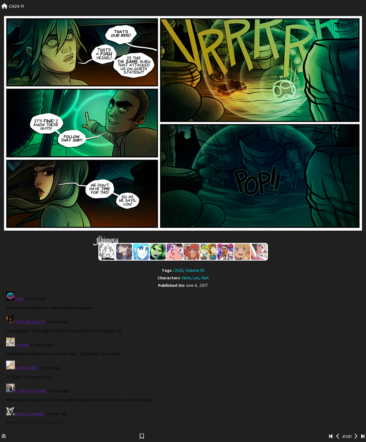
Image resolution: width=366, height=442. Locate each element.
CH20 (178, 270)
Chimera (180, 240)
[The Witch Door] (124, 252)
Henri (186, 278)
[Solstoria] (242, 252)
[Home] (4, 6)
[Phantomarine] (141, 252)
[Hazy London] (208, 252)
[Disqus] (183, 356)
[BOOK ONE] (331, 436)
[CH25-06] (363, 436)
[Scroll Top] (4, 436)
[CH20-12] (356, 436)
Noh (205, 278)
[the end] (158, 252)
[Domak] (107, 252)
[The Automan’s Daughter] (192, 252)
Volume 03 (194, 270)
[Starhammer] (175, 252)
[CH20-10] (338, 436)
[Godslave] (259, 252)
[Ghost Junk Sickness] (225, 252)
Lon (196, 278)
